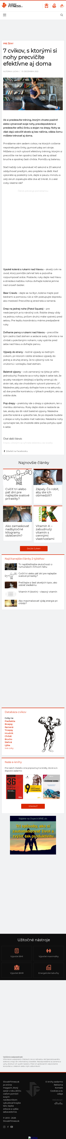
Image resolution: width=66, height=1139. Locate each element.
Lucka (16, 71)
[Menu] (4, 15)
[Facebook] (8, 1127)
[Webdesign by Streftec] (57, 1104)
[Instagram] (5, 1127)
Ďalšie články (34, 549)
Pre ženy (8, 43)
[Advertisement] (33, 226)
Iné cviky (9, 748)
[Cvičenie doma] (62, 5)
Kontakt (59, 1087)
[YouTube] (12, 1127)
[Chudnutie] (46, 5)
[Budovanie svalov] (54, 5)
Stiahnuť (33, 806)
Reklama (58, 1085)
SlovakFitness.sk (12, 6)
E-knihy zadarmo (54, 1081)
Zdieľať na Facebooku (17, 451)
